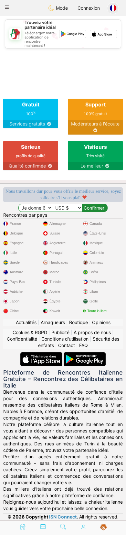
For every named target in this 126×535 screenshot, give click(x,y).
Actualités (26, 322)
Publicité (60, 332)
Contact (66, 345)
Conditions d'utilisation (65, 339)
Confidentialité (22, 339)
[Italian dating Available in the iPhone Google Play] (85, 355)
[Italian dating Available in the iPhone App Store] (42, 355)
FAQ (83, 345)
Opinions (101, 322)
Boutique (78, 322)
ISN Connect (63, 516)
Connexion (89, 8)
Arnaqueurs (53, 322)
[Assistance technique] (103, 527)
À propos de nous (92, 332)
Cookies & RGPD (30, 332)
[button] (7, 7)
